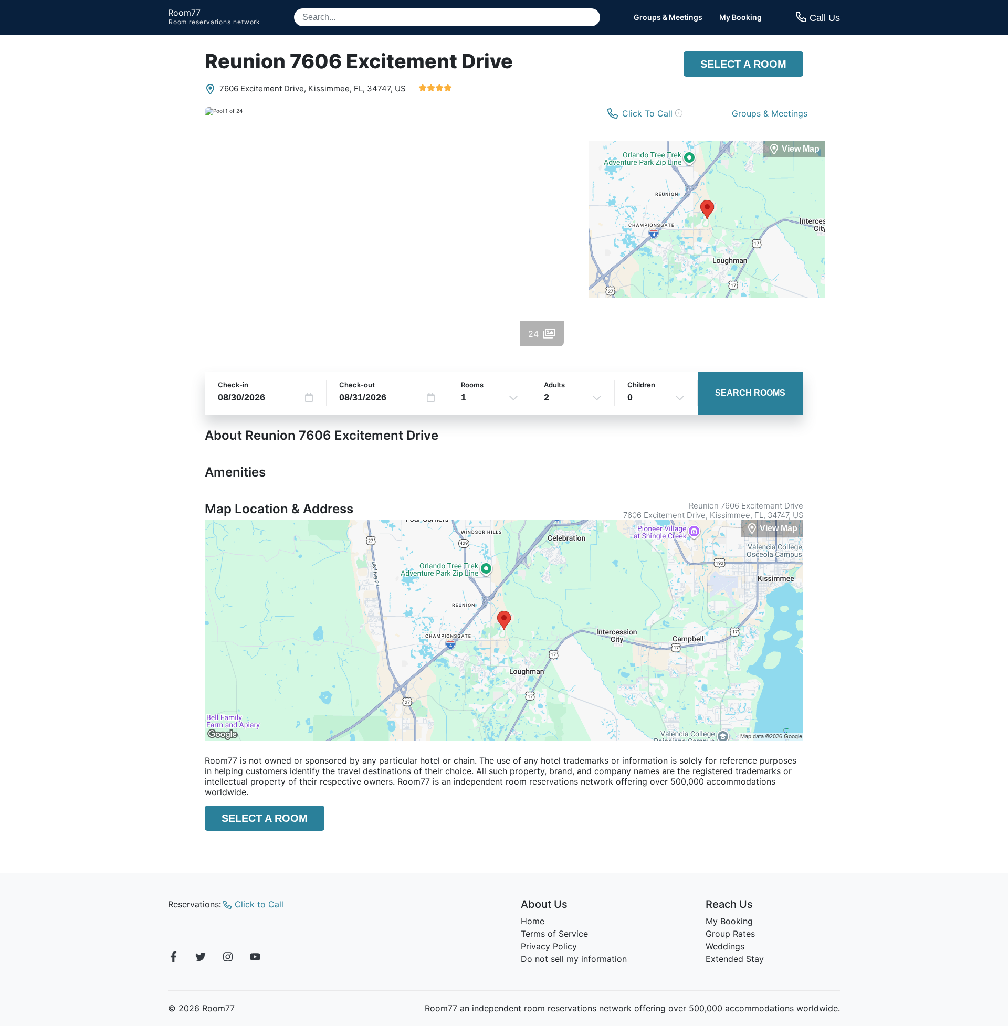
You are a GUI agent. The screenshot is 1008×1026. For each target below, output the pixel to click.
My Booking (740, 17)
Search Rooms (750, 392)
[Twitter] (200, 958)
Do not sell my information (574, 959)
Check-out (357, 384)
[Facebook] (173, 958)
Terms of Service (554, 933)
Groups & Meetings (668, 17)
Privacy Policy (549, 946)
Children (641, 384)
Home (532, 921)
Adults (554, 384)
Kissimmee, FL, (336, 88)
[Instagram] (228, 958)
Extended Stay (735, 959)
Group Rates (730, 933)
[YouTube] (255, 958)
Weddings (725, 946)
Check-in (233, 384)
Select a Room (743, 64)
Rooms (472, 384)
